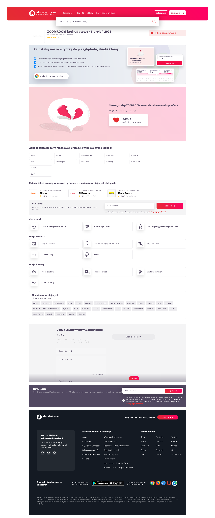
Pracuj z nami (109, 459)
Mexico (174, 446)
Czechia (159, 441)
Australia (159, 437)
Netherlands (176, 454)
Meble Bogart (111, 155)
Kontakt (85, 459)
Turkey (144, 437)
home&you (34, 168)
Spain (143, 450)
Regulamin (86, 441)
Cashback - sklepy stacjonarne (116, 446)
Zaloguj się (161, 13)
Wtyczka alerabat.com (113, 437)
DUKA (33, 174)
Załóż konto (167, 417)
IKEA (32, 162)
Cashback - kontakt (112, 450)
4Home (58, 155)
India (158, 446)
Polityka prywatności (90, 450)
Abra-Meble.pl (86, 162)
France (174, 441)
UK (172, 450)
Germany (145, 446)
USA (142, 454)
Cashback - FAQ (110, 441)
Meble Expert (135, 162)
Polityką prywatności (157, 212)
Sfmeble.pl (109, 162)
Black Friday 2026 (111, 454)
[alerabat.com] (42, 13)
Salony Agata (60, 162)
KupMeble (134, 155)
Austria (174, 437)
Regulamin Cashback (91, 446)
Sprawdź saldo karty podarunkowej (118, 467)
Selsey (33, 155)
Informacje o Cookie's (91, 454)
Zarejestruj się (177, 13)
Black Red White (86, 155)
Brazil (143, 441)
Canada (159, 454)
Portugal (159, 450)
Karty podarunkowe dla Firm (116, 463)
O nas (84, 437)
